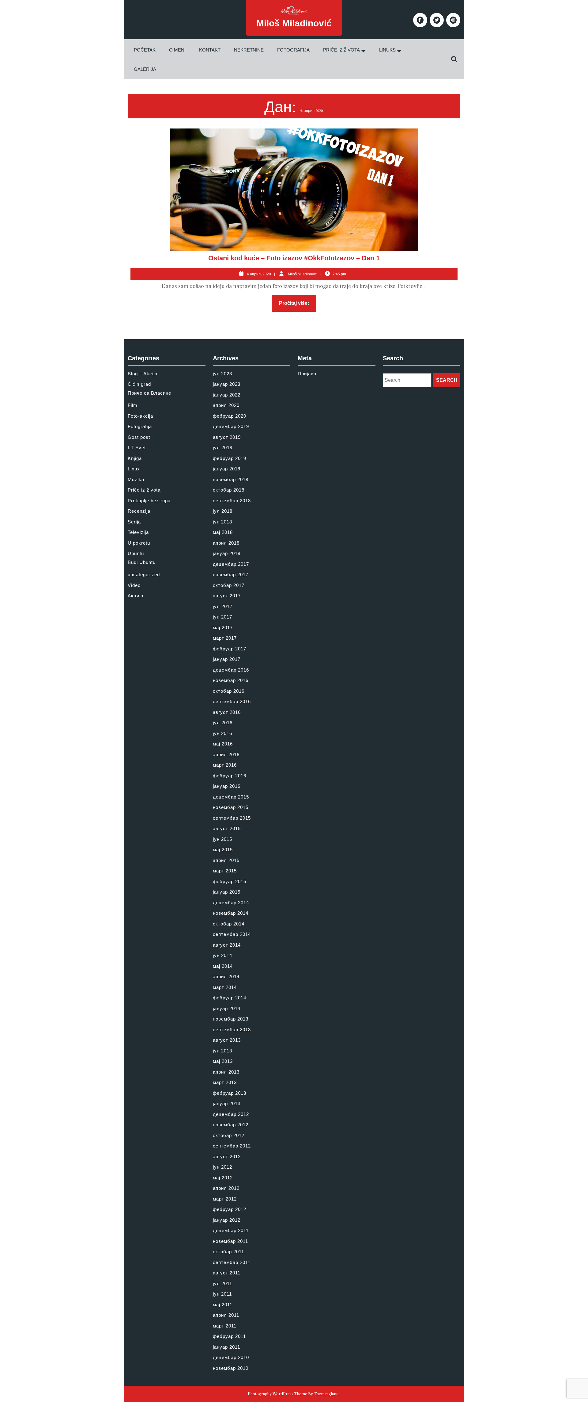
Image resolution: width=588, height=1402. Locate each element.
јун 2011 (222, 1294)
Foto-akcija (140, 416)
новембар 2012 (230, 1124)
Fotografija (293, 49)
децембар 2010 (231, 1357)
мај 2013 (223, 1061)
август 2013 (227, 1040)
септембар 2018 (232, 500)
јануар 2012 (226, 1220)
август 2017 (227, 595)
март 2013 (225, 1082)
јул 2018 (222, 511)
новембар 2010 (230, 1368)
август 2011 (226, 1272)
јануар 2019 (226, 468)
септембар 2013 (232, 1029)
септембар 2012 (232, 1145)
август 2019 (227, 437)
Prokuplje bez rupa (149, 500)
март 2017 (225, 638)
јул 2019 (222, 447)
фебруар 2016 (229, 775)
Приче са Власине (149, 393)
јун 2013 (222, 1050)
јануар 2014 (226, 1008)
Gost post (139, 437)
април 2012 (226, 1188)
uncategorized (144, 574)
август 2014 (227, 945)
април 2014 (226, 976)
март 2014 (225, 987)
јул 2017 (222, 606)
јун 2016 (222, 733)
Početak (145, 49)
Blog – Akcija (142, 373)
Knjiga (135, 458)
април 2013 (226, 1071)
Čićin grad (139, 384)
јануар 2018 (226, 553)
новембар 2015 (230, 807)
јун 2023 (222, 373)
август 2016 (227, 712)
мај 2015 (223, 849)
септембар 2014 (232, 934)
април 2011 (226, 1315)
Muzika (136, 479)
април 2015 (226, 860)
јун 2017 (222, 616)
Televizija (138, 532)
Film (133, 405)
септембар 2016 (232, 701)
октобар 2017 (228, 585)
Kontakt (210, 49)
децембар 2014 (231, 902)
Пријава (307, 373)
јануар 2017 (226, 659)
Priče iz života (341, 49)
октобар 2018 (228, 489)
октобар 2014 (228, 923)
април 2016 (226, 754)
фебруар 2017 (229, 648)
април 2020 (226, 405)
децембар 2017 (231, 564)
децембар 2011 (231, 1230)
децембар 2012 (231, 1114)
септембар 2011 (232, 1262)
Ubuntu (136, 553)
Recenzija (139, 511)
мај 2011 (222, 1304)
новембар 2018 (230, 479)
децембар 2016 (231, 669)
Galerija (145, 69)
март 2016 (225, 765)
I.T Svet (137, 447)
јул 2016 (222, 722)
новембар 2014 (230, 913)
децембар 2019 (231, 426)
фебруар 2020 (229, 416)
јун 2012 (222, 1167)
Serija (134, 521)
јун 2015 (222, 839)
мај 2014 (223, 966)
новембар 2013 (230, 1018)
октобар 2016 (228, 691)
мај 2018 (223, 532)
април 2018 (226, 543)
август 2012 (227, 1156)
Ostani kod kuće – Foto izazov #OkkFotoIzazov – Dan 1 (294, 258)
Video (134, 585)
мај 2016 (223, 743)
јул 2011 (222, 1283)
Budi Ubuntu (142, 562)
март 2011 (224, 1325)
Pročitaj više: (297, 305)
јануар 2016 (226, 786)
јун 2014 (222, 955)
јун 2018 (222, 521)
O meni (177, 49)
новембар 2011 (230, 1241)
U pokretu (139, 543)
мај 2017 (223, 627)
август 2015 (227, 828)
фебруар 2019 (229, 458)
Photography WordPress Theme (277, 1393)
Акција (135, 595)
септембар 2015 (232, 818)
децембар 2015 (231, 796)
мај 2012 (223, 1177)
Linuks (387, 49)
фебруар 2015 (229, 881)
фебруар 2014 (229, 997)
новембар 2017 (230, 574)
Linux (134, 468)
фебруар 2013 (229, 1093)
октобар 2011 (228, 1251)
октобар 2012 (228, 1135)
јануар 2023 (226, 384)
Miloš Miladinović (294, 23)
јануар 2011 (226, 1347)
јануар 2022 (226, 394)
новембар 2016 (230, 680)
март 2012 (225, 1198)
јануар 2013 (226, 1103)
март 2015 (225, 870)
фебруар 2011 (229, 1336)
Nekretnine (249, 49)
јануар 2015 (226, 891)
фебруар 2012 (229, 1209)
